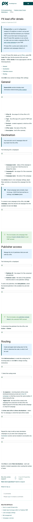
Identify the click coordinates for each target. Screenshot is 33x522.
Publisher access (8, 71)
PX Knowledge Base (6, 10)
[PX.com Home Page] (5, 3)
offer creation (23, 89)
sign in (9, 496)
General (5, 66)
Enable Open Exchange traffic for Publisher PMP (15, 510)
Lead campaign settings (9, 512)
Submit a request (20, 482)
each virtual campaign (10, 42)
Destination (6, 69)
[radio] (15, 476)
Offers (23, 55)
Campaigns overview (8, 518)
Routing (5, 74)
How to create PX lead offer (10, 507)
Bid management (7, 515)
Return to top (4, 487)
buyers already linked (18, 237)
